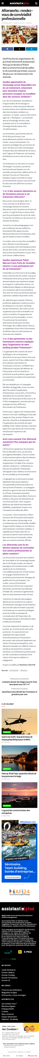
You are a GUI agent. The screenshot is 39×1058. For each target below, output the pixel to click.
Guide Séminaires (9, 970)
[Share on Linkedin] (31, 49)
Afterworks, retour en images (14, 995)
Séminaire (6, 732)
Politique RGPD (8, 1009)
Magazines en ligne (9, 992)
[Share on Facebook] (7, 49)
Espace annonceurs (9, 1017)
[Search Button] (36, 3)
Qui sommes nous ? (9, 1004)
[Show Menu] (3, 3)
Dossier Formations (9, 978)
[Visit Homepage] (19, 3)
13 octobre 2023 (7, 23)
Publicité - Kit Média (10, 1019)
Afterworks (14, 670)
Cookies (5, 1011)
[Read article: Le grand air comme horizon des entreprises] (19, 795)
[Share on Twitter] (19, 49)
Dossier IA (6, 980)
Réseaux (24, 670)
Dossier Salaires (8, 972)
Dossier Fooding (8, 975)
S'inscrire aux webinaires (12, 990)
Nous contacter (8, 1014)
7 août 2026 (6, 742)
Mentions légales (8, 1006)
